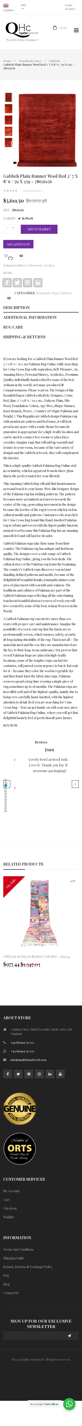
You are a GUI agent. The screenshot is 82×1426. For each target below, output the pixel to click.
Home (7, 61)
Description (16, 307)
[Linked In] (49, 1074)
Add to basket (39, 229)
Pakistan (54, 61)
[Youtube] (60, 1074)
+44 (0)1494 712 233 (22, 1042)
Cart (62, 28)
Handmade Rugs (30, 61)
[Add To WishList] (9, 255)
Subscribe (69, 1335)
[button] (5, 780)
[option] (41, 924)
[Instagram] (39, 1074)
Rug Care (13, 327)
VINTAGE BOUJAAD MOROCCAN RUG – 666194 (36, 957)
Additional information (30, 317)
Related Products (23, 864)
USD (23, 5)
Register (70, 8)
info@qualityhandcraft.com (28, 1060)
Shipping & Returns (24, 336)
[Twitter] (18, 1074)
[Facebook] (7, 1074)
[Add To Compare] (9, 297)
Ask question (18, 244)
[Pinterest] (28, 1074)
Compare (21, 255)
